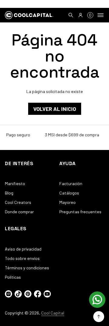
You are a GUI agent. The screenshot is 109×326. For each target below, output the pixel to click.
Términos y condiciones (27, 267)
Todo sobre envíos (22, 258)
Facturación (70, 183)
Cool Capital (52, 312)
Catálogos (69, 192)
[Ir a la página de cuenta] (80, 15)
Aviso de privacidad (23, 248)
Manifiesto (15, 183)
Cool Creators (18, 202)
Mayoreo (67, 202)
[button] (71, 15)
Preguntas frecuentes (80, 211)
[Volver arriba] (98, 316)
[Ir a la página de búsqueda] (71, 15)
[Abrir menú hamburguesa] (100, 15)
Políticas (13, 277)
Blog (9, 192)
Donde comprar (19, 211)
